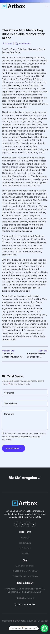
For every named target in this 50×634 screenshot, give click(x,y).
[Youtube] (33, 524)
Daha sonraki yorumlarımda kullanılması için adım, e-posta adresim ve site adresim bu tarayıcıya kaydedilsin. (24, 436)
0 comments (24, 43)
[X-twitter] (22, 524)
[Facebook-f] (16, 524)
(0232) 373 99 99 (25, 604)
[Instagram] (27, 524)
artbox (8, 43)
